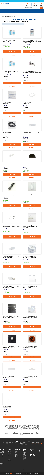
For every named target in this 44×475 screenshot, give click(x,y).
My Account (27, 5)
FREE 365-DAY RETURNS (29, 0)
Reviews (9, 453)
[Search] (41, 8)
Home (3, 16)
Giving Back (17, 449)
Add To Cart (12, 51)
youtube (40, 450)
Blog (24, 467)
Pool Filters (2, 458)
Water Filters (2, 456)
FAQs (24, 465)
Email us (33, 442)
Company (9, 449)
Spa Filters (2, 461)
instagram (40, 451)
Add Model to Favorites (8, 23)
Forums (25, 469)
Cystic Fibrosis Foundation (17, 455)
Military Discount (9, 460)
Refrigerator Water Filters (2, 452)
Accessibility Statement (34, 473)
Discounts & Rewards (10, 456)
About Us (9, 451)
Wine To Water (16, 452)
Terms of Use (27, 473)
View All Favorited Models (18, 23)
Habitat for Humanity (17, 459)
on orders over (16, 0)
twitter (40, 449)
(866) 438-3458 (35, 443)
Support (35, 5)
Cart (41, 5)
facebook (42, 449)
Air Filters (1, 454)
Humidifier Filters (2, 464)
